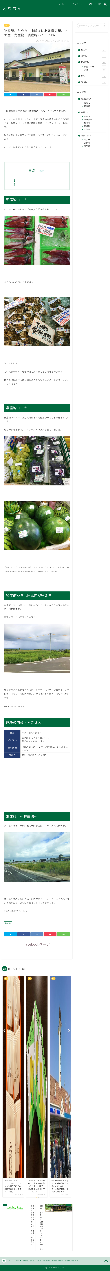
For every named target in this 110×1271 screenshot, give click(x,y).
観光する (93, 62)
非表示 (41, 171)
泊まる (92, 56)
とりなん (12, 8)
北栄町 (87, 122)
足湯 (94, 70)
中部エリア (86, 112)
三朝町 (87, 129)
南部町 (87, 146)
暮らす (92, 50)
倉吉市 (87, 116)
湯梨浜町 (88, 119)
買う (6, 25)
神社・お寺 (94, 66)
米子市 (87, 139)
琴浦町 (9, 923)
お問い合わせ (77, 4)
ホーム (61, 4)
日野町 (87, 143)
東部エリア (86, 99)
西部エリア (86, 135)
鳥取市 (87, 103)
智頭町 (87, 106)
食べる (93, 82)
